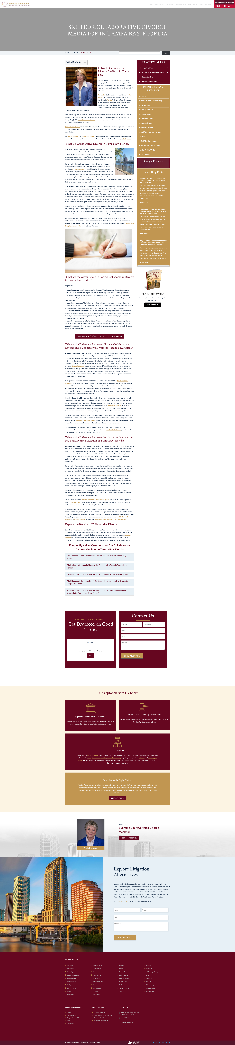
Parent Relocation (146, 123)
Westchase (70, 994)
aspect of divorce (93, 755)
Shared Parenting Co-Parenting (151, 101)
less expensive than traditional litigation (95, 500)
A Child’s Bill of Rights (148, 150)
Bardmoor (70, 965)
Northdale (148, 978)
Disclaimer (92, 1042)
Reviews (201, 4)
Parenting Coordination (148, 81)
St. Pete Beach (123, 985)
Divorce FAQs (145, 154)
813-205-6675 (225, 5)
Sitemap (98, 1042)
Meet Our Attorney (129, 838)
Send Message (132, 656)
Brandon (148, 965)
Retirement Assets (146, 119)
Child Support (145, 105)
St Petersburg (149, 985)
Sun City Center (71, 988)
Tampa (121, 991)
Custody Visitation (146, 110)
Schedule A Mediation (225, 2)
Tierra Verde (97, 988)
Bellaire (121, 965)
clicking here (126, 139)
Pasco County (71, 981)
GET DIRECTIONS (127, 1022)
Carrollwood (97, 968)
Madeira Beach (71, 978)
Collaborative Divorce (147, 77)
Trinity (69, 991)
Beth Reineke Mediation (72, 53)
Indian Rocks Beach (73, 975)
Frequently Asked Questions (75, 1018)
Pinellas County (98, 981)
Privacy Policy (84, 1042)
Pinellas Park (123, 981)
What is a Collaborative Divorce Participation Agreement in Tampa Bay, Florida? (99, 574)
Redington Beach (72, 985)
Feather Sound (123, 972)
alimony (142, 758)
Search (166, 53)
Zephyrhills (96, 994)
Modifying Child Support (148, 141)
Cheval (121, 968)
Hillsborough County (151, 972)
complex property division (97, 758)
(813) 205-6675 (73, 136)
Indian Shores (97, 975)
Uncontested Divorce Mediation (103, 1015)
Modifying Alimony (146, 128)
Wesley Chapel (149, 991)
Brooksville (70, 968)
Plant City (148, 981)
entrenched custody (114, 758)
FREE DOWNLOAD (153, 305)
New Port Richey (124, 978)
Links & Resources (181, 4)
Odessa (95, 991)
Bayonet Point (97, 965)
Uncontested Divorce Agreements (152, 72)
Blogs (189, 4)
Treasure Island (150, 988)
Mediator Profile (159, 4)
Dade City (70, 972)
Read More (143, 202)
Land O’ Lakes (123, 975)
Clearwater (148, 968)
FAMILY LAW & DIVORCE (153, 88)
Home (151, 4)
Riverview (96, 985)
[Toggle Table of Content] (84, 62)
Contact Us (208, 4)
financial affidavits (78, 366)
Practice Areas (170, 4)
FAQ (90, 655)
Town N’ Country (124, 988)
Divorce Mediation (146, 68)
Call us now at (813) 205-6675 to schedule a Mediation (100, 336)
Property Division (146, 114)
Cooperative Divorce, (114, 406)
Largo (147, 975)
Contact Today (117, 798)
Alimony (143, 96)
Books (195, 4)
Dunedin (95, 972)
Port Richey (96, 978)
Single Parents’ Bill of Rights (150, 145)
